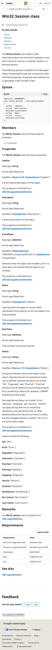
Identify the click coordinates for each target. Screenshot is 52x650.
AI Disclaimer (7, 635)
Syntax (7, 34)
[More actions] (48, 9)
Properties (12, 143)
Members (8, 38)
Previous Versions (23, 635)
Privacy (17, 639)
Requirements (10, 44)
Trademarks (7, 646)
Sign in (47, 3)
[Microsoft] (26, 3)
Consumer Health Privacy (12, 643)
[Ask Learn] (43, 9)
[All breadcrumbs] (4, 9)
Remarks (7, 41)
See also (7, 48)
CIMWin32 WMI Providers (19, 9)
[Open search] (40, 3)
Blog (36, 635)
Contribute (6, 639)
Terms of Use (33, 643)
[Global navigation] (2, 3)
